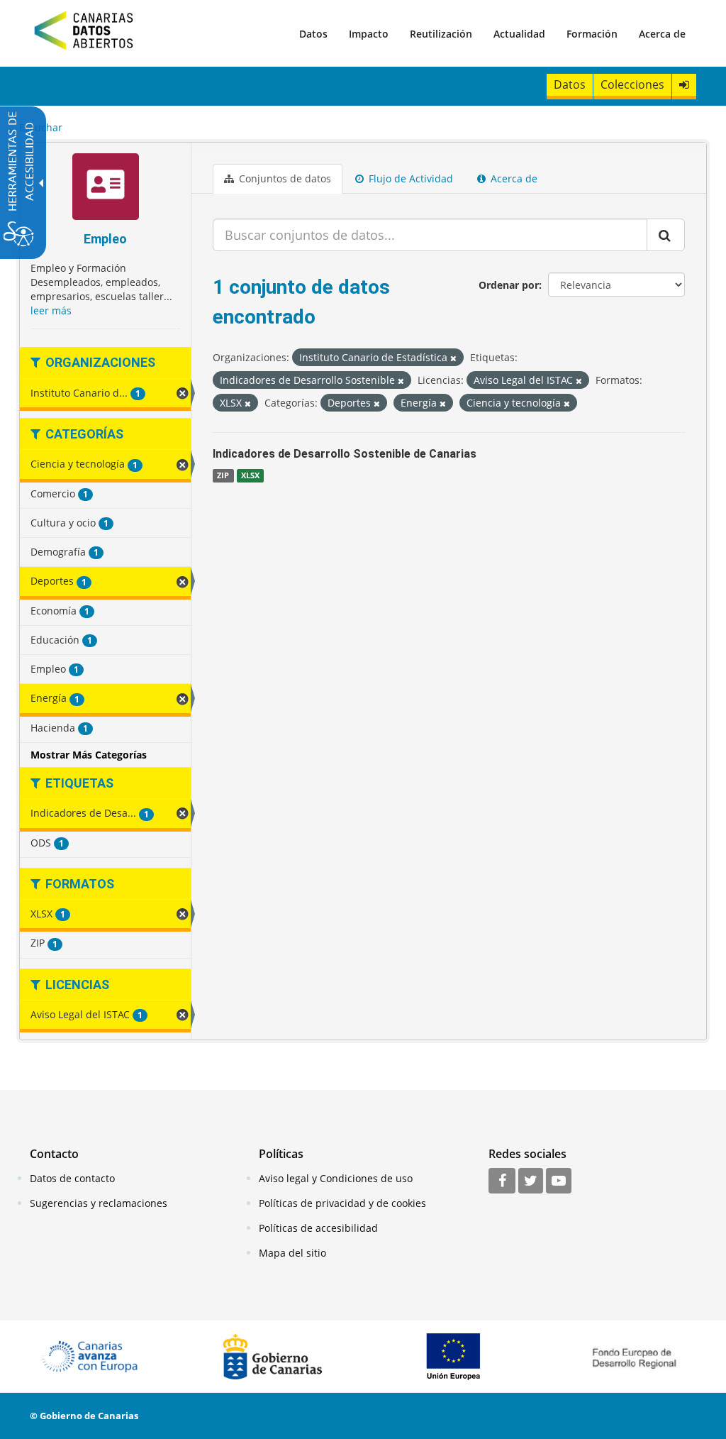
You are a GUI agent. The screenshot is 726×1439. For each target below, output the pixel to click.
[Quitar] (453, 358)
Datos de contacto (72, 1178)
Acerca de (662, 33)
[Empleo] (105, 188)
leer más (51, 310)
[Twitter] (530, 1181)
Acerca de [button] (512, 178)
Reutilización (441, 33)
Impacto (369, 33)
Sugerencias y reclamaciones (98, 1203)
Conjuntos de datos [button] (283, 178)
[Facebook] (501, 1181)
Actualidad (519, 33)
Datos (313, 33)
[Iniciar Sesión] (684, 85)
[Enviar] (666, 235)
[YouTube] (558, 1181)
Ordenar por (509, 285)
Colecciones (632, 84)
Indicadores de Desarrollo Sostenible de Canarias (344, 454)
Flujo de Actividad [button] (409, 178)
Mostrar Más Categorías (88, 754)
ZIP (223, 475)
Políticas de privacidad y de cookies (342, 1203)
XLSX (250, 475)
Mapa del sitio (292, 1252)
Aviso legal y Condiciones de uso (336, 1178)
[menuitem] (313, 33)
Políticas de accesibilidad (318, 1228)
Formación (592, 33)
